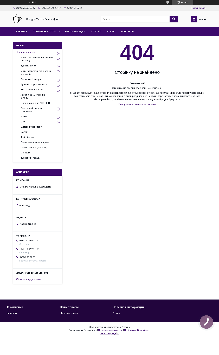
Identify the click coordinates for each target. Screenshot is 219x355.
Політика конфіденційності (137, 330)
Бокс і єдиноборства (32, 89)
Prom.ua (126, 327)
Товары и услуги (44, 31)
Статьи (96, 31)
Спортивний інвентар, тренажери (32, 110)
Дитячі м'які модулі (31, 79)
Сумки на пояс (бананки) (34, 147)
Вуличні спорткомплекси (34, 84)
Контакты (127, 31)
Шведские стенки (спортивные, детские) (37, 59)
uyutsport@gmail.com (31, 279)
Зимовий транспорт (31, 127)
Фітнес (24, 116)
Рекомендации (75, 31)
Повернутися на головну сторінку (137, 104)
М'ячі (23, 121)
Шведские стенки (69, 313)
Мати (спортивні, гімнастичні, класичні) (36, 72)
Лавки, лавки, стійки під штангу (33, 96)
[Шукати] (174, 19)
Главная (21, 31)
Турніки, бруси (28, 65)
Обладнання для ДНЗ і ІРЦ (35, 103)
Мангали (25, 152)
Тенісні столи (28, 137)
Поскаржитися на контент (110, 330)
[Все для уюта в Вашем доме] (17, 22)
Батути (24, 132)
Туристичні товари (30, 158)
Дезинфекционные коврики (35, 142)
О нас (111, 31)
